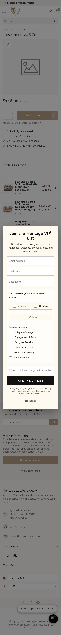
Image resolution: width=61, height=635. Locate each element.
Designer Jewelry (23, 342)
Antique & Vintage (24, 332)
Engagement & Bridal (25, 337)
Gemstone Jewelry (24, 352)
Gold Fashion (21, 357)
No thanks (30, 401)
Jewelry (22, 306)
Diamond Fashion (23, 347)
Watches (33, 317)
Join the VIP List (30, 380)
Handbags (44, 306)
